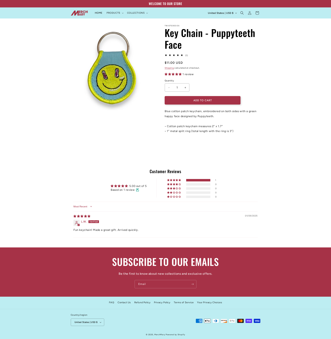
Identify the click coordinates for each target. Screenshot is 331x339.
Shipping (169, 68)
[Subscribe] (192, 284)
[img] (82, 216)
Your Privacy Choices (209, 302)
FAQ (111, 302)
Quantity (169, 80)
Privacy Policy (162, 302)
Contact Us (124, 302)
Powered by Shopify (175, 334)
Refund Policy (142, 302)
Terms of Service (184, 302)
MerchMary (159, 334)
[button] (114, 13)
